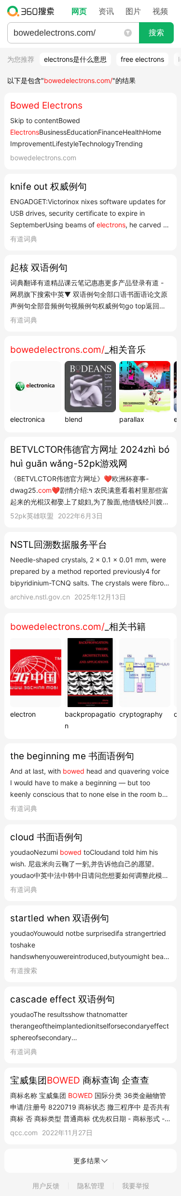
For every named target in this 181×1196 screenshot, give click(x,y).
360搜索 (33, 11)
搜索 (156, 32)
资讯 (106, 11)
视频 (160, 11)
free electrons (142, 59)
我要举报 (135, 1186)
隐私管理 (90, 1186)
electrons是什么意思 (75, 59)
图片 (133, 11)
